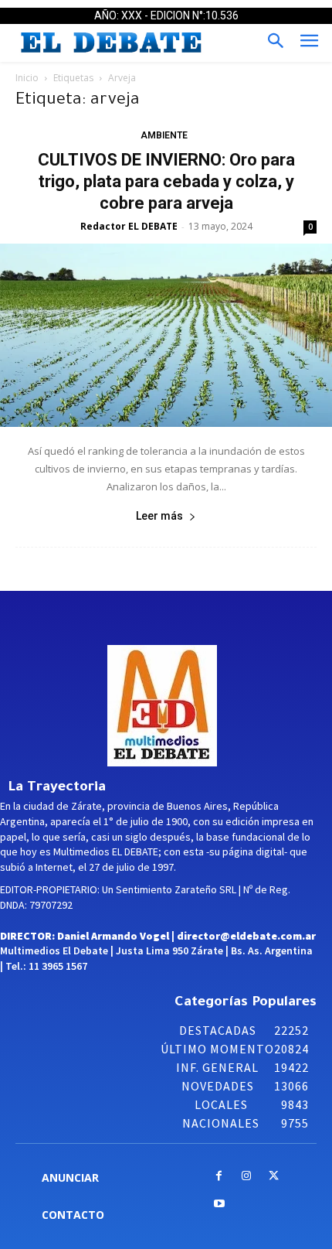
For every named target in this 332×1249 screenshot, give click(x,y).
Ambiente (164, 135)
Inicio (27, 77)
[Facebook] (219, 1176)
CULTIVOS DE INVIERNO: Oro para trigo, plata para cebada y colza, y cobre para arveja (166, 181)
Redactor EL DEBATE (129, 226)
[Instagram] (246, 1176)
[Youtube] (219, 1204)
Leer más (159, 516)
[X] (273, 1176)
